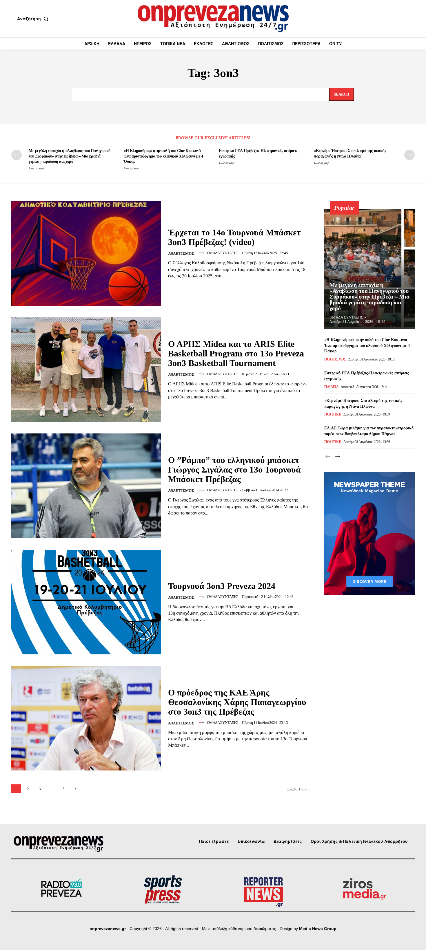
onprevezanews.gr (108, 928)
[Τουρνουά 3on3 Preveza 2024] (86, 602)
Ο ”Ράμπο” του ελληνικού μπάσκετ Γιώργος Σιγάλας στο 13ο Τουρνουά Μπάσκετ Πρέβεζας (234, 469)
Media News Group (317, 928)
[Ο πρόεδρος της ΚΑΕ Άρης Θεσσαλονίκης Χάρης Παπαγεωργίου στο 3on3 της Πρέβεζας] (86, 718)
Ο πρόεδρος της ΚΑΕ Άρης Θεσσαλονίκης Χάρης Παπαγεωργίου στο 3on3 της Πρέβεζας (237, 702)
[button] (34, 18)
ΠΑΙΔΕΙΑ (331, 387)
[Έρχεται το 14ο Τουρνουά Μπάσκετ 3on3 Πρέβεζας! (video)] (86, 253)
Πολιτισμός (335, 359)
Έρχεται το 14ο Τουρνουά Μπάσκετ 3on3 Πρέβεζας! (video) (234, 237)
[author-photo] (202, 253)
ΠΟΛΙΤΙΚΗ (332, 414)
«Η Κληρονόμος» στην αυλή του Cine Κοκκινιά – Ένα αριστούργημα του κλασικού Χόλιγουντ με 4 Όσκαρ (163, 156)
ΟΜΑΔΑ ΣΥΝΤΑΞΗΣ (223, 253)
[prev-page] (16, 155)
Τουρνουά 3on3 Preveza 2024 (221, 586)
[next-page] (409, 155)
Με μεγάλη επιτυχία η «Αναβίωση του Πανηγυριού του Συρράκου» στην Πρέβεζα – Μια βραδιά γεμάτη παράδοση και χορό (69, 156)
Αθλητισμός (181, 253)
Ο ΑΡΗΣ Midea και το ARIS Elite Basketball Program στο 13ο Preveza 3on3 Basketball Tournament (236, 353)
